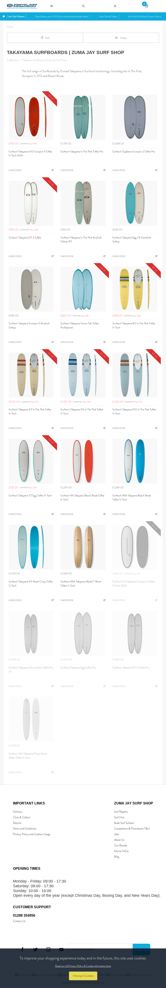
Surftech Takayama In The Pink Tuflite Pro (82, 151)
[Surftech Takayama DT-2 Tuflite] (31, 203)
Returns (17, 823)
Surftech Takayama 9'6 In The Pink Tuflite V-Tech (82, 412)
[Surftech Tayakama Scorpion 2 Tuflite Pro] (134, 117)
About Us (119, 840)
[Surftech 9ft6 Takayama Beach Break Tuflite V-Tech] (134, 461)
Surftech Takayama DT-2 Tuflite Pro (130, 668)
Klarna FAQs (121, 851)
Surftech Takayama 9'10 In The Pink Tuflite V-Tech (134, 412)
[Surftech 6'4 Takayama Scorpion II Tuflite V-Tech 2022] (134, 547)
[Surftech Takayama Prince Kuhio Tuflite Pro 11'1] (31, 633)
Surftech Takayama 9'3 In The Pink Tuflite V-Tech (30, 412)
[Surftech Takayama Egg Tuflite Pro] (83, 633)
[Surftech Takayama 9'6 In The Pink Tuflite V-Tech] (83, 375)
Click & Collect (21, 817)
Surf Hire (119, 817)
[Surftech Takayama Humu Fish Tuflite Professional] (83, 289)
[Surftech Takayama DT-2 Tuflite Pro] (134, 633)
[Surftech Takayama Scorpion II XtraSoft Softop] (31, 289)
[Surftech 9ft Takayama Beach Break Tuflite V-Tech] (83, 461)
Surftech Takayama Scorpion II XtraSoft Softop (29, 325)
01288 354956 (24, 915)
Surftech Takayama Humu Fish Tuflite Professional (80, 325)
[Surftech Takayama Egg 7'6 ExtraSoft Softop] (134, 203)
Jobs (116, 834)
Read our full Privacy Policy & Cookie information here (83, 966)
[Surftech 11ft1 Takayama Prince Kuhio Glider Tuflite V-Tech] (31, 719)
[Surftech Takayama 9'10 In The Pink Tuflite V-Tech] (134, 375)
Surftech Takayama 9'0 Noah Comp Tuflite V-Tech (31, 584)
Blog (116, 857)
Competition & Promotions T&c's (132, 829)
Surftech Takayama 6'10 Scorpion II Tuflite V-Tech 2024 (30, 154)
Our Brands (120, 845)
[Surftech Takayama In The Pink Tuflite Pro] (83, 117)
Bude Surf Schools (124, 823)
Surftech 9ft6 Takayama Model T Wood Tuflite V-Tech (81, 584)
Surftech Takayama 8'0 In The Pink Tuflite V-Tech (133, 325)
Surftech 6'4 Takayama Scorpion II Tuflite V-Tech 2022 (133, 584)
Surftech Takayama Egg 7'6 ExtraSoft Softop (131, 240)
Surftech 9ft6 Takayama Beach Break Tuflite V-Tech (131, 498)
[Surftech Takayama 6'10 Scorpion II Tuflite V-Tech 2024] (31, 117)
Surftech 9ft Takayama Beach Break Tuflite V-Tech (82, 498)
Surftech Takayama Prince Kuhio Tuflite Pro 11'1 (31, 670)
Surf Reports (121, 812)
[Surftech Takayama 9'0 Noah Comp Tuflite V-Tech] (31, 547)
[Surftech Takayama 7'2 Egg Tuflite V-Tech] (31, 461)
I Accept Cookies (83, 976)
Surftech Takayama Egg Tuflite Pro (78, 668)
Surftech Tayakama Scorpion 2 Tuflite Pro (133, 151)
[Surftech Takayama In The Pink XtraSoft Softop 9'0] (83, 203)
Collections (13, 60)
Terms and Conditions (24, 829)
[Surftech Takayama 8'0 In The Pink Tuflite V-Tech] (134, 289)
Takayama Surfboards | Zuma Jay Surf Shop (45, 60)
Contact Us (19, 921)
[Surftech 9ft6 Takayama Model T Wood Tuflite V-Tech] (83, 547)
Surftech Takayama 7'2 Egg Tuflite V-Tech (30, 495)
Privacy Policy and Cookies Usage (31, 834)
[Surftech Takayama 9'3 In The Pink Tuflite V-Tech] (31, 375)
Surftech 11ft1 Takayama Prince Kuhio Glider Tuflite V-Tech (28, 756)
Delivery (17, 812)
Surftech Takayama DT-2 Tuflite (25, 238)
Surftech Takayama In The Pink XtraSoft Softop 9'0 (81, 240)
